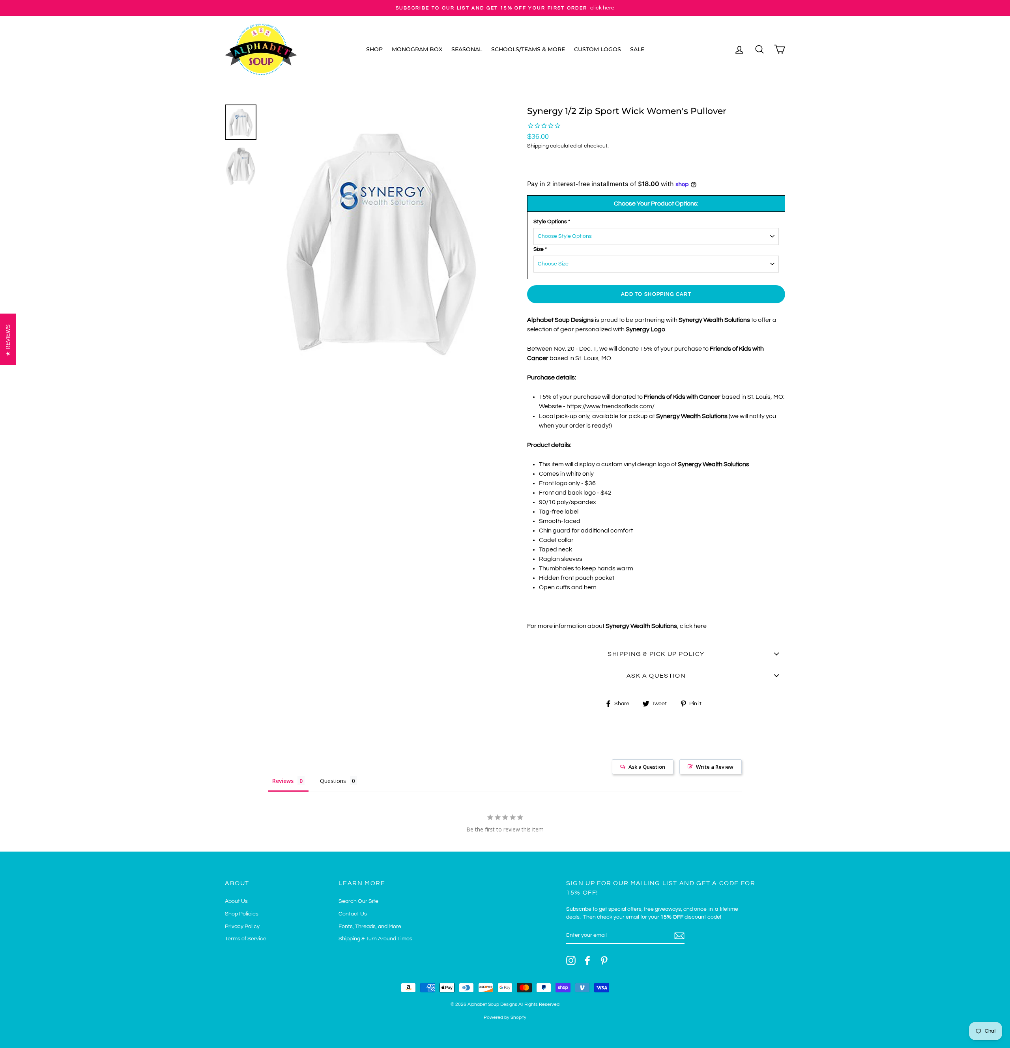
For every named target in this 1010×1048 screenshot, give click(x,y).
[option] (505, 8)
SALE (637, 49)
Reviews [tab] (283, 781)
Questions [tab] (333, 781)
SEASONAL (466, 49)
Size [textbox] (540, 249)
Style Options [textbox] (551, 221)
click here (693, 626)
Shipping (538, 146)
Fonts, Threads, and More (370, 926)
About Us (236, 901)
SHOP (374, 49)
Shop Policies (241, 914)
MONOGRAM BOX (417, 49)
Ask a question (656, 676)
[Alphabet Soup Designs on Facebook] (587, 960)
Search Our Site (358, 901)
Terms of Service (245, 939)
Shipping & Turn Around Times (375, 939)
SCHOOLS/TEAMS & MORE (528, 49)
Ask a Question (646, 766)
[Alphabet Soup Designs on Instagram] (571, 960)
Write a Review (714, 766)
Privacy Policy (242, 926)
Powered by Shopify (505, 1017)
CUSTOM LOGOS (597, 49)
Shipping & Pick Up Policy (656, 654)
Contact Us (353, 914)
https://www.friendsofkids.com (609, 406)
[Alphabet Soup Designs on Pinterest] (604, 960)
